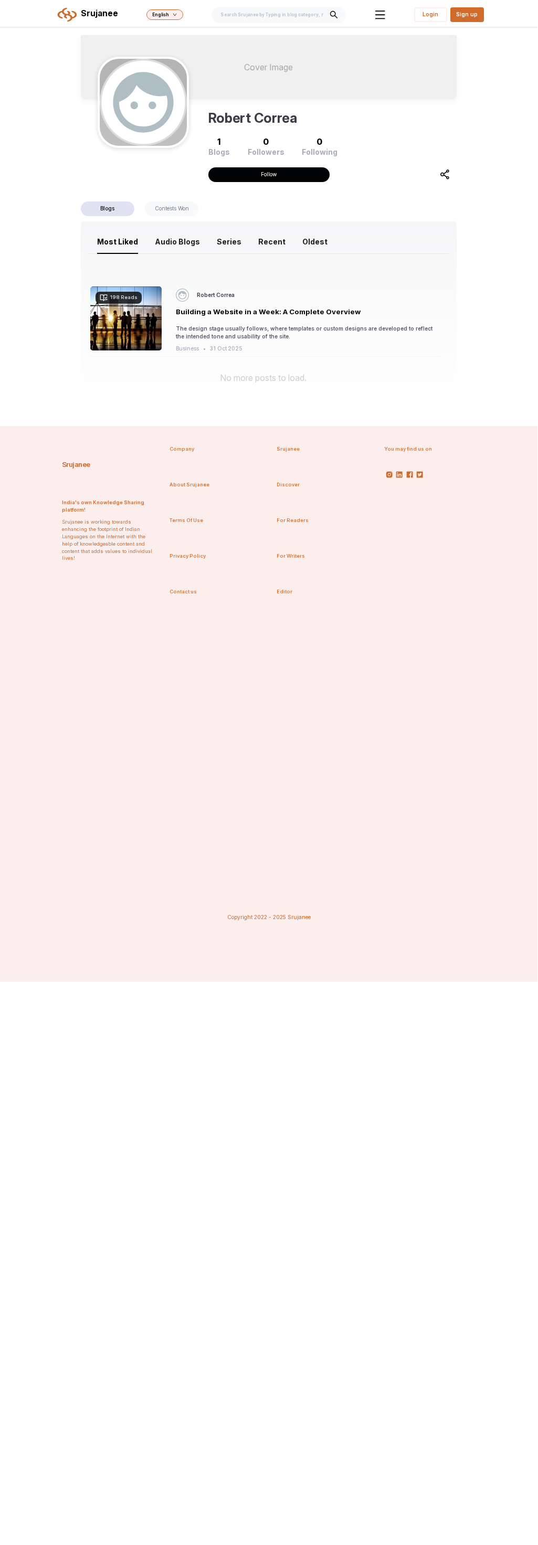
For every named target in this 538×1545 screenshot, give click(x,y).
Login (430, 14)
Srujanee (76, 464)
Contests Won (172, 208)
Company (182, 449)
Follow (269, 174)
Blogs (107, 208)
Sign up (467, 14)
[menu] (269, 242)
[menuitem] (117, 242)
